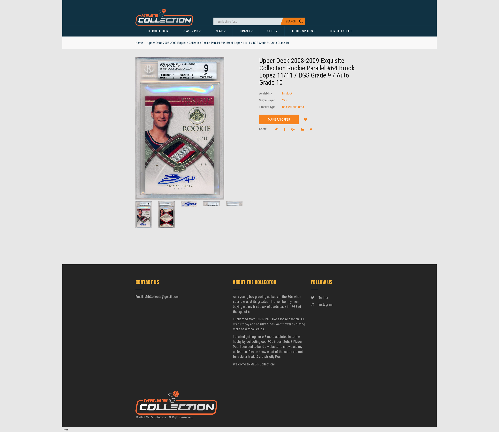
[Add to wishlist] (305, 119)
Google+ (293, 129)
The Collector (157, 31)
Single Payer (267, 100)
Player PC (190, 31)
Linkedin (302, 129)
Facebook (284, 129)
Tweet (276, 129)
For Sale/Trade (341, 31)
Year (219, 31)
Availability (265, 93)
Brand (245, 31)
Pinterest (311, 129)
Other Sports (302, 31)
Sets (270, 31)
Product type (267, 107)
